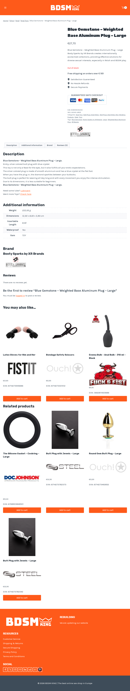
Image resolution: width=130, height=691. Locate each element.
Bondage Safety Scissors (60, 354)
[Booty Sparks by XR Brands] (80, 132)
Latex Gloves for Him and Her (19, 354)
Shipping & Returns (13, 643)
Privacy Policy (10, 652)
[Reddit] (30, 669)
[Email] (20, 669)
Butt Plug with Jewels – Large (62, 453)
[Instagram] (15, 669)
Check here (25, 194)
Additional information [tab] (31, 145)
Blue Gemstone (77, 120)
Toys (80, 117)
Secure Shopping (11, 647)
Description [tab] (11, 145)
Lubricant (25, 190)
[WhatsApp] (35, 669)
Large (105, 120)
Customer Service (11, 639)
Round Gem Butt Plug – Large (105, 453)
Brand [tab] (49, 145)
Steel (76, 117)
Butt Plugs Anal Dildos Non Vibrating (112, 115)
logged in (20, 295)
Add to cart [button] (22, 398)
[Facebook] (5, 669)
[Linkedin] (25, 669)
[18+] (40, 669)
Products (71, 117)
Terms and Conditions (14, 656)
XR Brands (75, 122)
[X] (10, 669)
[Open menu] (5, 8)
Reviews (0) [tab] (62, 145)
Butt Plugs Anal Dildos (91, 115)
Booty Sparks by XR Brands (92, 120)
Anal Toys (79, 115)
